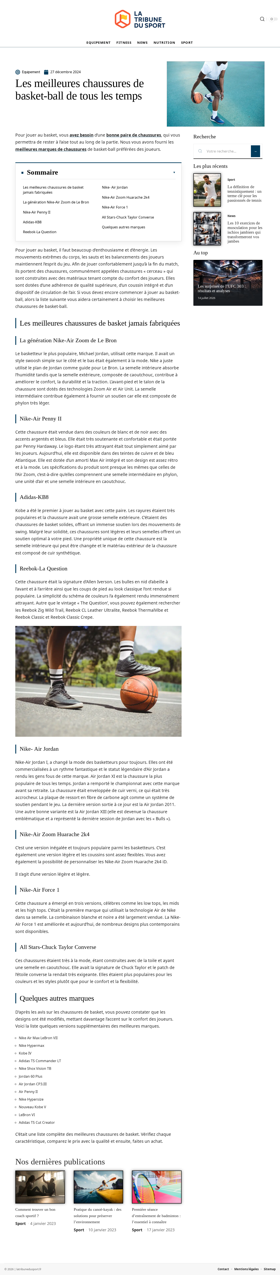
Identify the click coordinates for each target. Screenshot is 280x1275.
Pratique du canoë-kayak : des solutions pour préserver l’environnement (97, 1215)
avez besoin (81, 135)
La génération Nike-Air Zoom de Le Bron (56, 202)
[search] (262, 19)
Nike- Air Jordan (115, 187)
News (231, 216)
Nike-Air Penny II (36, 212)
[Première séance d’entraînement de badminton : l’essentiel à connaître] (156, 1187)
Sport (20, 1223)
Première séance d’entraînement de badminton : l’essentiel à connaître (156, 1215)
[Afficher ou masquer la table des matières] (117, 172)
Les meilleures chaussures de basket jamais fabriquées (53, 190)
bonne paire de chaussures (133, 135)
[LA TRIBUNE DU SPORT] (140, 19)
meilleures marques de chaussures (50, 149)
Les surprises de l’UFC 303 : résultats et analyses (222, 288)
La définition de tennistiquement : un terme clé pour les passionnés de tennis (245, 193)
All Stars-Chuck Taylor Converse (128, 217)
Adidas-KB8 (32, 222)
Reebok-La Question (39, 231)
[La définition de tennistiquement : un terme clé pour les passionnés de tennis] (207, 190)
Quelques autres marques (123, 227)
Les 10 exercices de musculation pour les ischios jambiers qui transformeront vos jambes (245, 232)
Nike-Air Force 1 (115, 207)
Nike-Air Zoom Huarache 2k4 (125, 197)
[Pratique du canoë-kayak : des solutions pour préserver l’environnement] (98, 1187)
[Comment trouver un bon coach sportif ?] (40, 1187)
